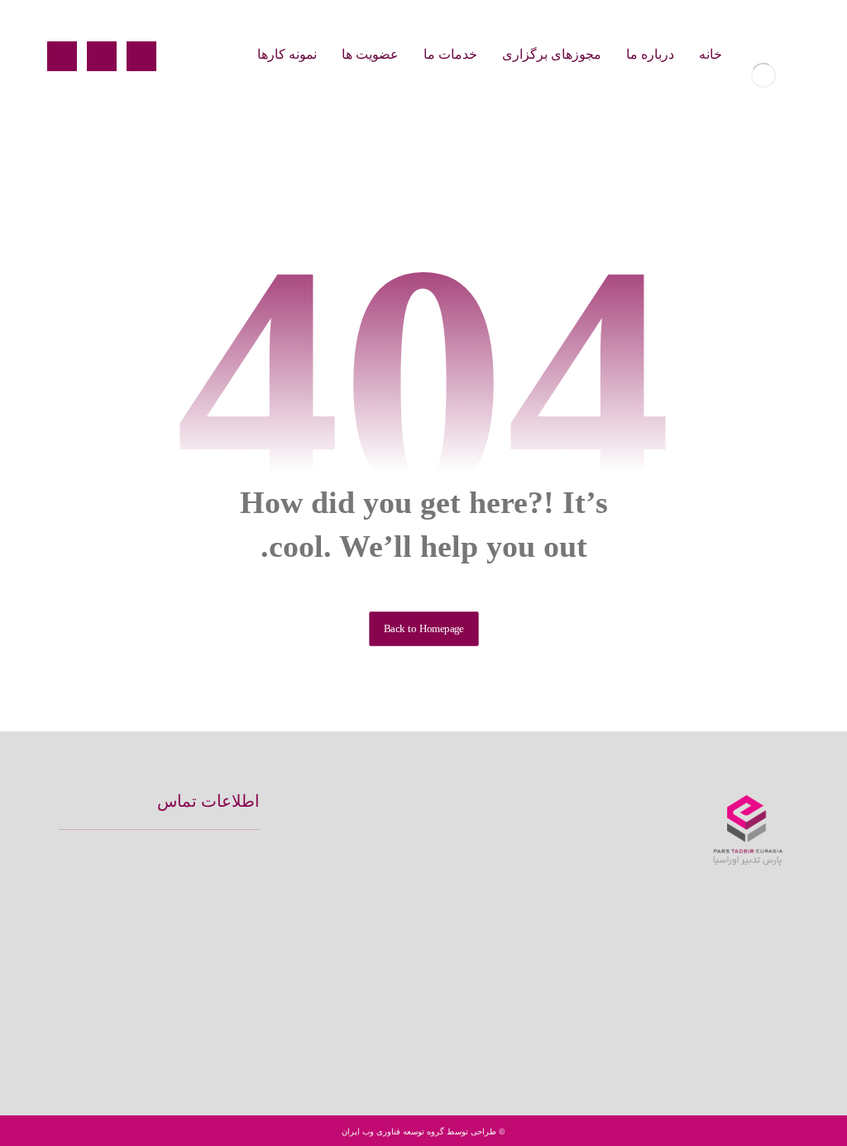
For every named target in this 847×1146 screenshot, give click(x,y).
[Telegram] (102, 56)
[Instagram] (141, 56)
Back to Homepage (423, 629)
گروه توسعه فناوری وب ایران (393, 1131)
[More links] (222, 54)
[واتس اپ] (722, 1027)
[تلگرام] (775, 1027)
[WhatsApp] (62, 56)
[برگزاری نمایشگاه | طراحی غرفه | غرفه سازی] (763, 75)
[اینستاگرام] (748, 1027)
